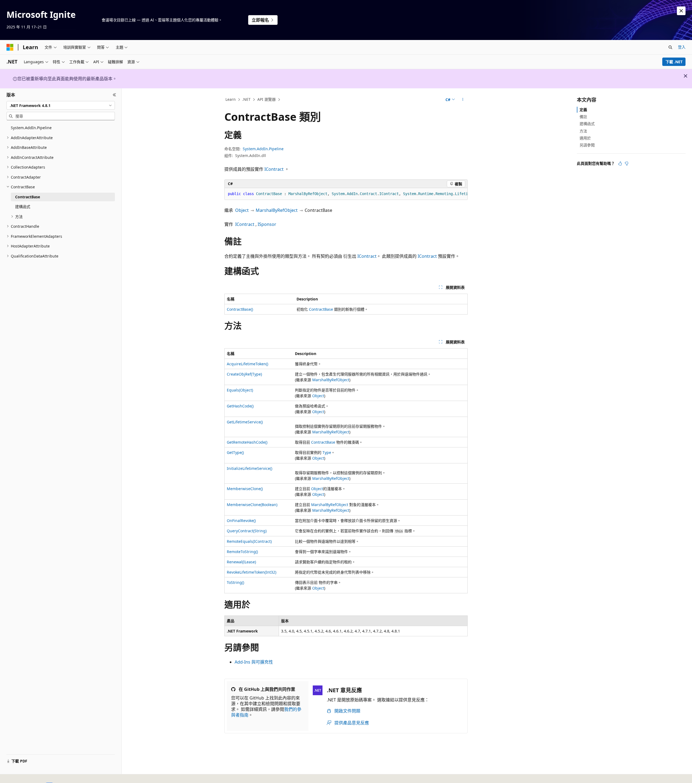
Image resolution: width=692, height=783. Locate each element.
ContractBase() (240, 309)
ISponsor (267, 224)
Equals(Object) (240, 390)
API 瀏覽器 (266, 99)
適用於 (585, 137)
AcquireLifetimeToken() (247, 363)
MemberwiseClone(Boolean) (252, 504)
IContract (274, 169)
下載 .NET (674, 61)
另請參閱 (587, 145)
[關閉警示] (681, 10)
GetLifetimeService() (245, 421)
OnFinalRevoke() (241, 520)
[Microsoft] (10, 47)
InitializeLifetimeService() (249, 468)
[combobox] (60, 105)
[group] (346, 194)
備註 (583, 116)
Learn (230, 99)
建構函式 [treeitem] (22, 206)
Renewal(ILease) (241, 561)
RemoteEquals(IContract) (249, 541)
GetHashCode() (240, 406)
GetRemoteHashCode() (247, 442)
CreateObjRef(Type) (244, 374)
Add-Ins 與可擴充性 (254, 662)
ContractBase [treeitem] (27, 196)
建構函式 (587, 123)
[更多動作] (463, 99)
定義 (583, 109)
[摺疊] (114, 95)
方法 (583, 130)
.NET (246, 99)
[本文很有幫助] (620, 163)
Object (242, 210)
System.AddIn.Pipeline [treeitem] (31, 127)
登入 (682, 46)
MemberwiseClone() (245, 488)
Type (326, 452)
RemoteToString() (242, 551)
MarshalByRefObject (277, 210)
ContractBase (321, 309)
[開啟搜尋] (670, 47)
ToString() (235, 582)
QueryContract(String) (247, 530)
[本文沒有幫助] (626, 163)
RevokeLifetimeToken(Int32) (251, 572)
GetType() (235, 452)
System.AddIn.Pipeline (263, 148)
